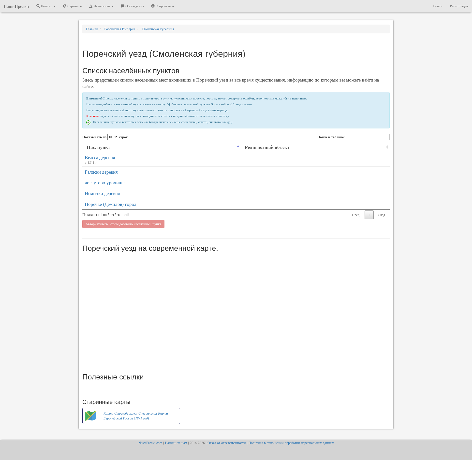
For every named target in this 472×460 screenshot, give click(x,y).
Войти (437, 6)
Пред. (356, 214)
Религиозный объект (267, 147)
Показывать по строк (105, 136)
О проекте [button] (163, 6)
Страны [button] (72, 6)
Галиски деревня (101, 172)
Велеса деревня (100, 157)
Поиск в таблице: (331, 136)
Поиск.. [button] (46, 6)
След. (382, 214)
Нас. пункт (98, 147)
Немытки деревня (102, 193)
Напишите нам (176, 442)
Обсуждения (134, 6)
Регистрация (459, 6)
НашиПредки (16, 6)
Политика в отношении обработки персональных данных (291, 442)
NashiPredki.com (150, 442)
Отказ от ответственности (226, 442)
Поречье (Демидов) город (110, 204)
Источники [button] (102, 6)
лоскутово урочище (104, 182)
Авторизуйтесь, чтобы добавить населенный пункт (123, 224)
